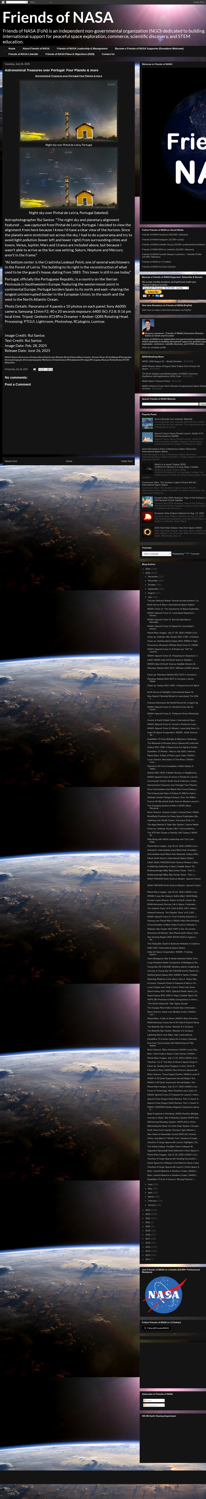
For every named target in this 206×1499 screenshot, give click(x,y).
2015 (148, 1247)
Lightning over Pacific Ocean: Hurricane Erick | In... (171, 820)
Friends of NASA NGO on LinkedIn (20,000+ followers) (168, 249)
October (152, 584)
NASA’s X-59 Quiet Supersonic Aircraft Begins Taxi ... (172, 1078)
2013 (148, 1255)
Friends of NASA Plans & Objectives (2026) (70, 54)
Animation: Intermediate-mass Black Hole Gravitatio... (172, 850)
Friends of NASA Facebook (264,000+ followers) (165, 234)
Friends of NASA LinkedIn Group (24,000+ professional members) (173, 244)
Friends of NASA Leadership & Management (82, 48)
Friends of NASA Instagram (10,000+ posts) (163, 239)
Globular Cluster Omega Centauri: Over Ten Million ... (172, 797)
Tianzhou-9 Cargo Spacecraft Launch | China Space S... (174, 1167)
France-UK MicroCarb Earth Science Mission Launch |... (174, 801)
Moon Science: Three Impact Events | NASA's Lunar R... (174, 1074)
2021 (148, 1222)
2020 (148, 1226)
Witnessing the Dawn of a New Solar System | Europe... (173, 1126)
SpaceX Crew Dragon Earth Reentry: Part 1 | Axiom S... (173, 1103)
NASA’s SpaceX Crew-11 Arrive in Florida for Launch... (173, 777)
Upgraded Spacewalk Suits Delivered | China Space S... (173, 1150)
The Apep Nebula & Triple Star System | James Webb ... (174, 824)
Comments (151, 1405)
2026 (148, 569)
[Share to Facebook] (48, 369)
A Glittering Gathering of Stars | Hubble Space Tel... (171, 866)
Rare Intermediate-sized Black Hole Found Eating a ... (173, 789)
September (153, 589)
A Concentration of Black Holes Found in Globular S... (172, 924)
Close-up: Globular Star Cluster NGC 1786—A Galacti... (173, 637)
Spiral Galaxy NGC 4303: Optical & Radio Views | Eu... (173, 991)
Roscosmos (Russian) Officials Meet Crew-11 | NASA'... (173, 645)
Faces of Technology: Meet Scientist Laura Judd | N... (172, 1090)
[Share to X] (45, 369)
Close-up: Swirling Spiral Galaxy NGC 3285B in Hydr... (173, 641)
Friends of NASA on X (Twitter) (156, 262)
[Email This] (39, 369)
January (152, 1205)
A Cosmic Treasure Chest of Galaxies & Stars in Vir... (172, 983)
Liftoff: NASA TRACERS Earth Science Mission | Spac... (173, 862)
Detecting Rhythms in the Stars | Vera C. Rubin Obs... (172, 979)
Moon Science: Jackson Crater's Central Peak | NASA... (173, 812)
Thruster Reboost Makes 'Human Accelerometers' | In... (173, 600)
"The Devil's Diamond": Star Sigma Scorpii (167, 1003)
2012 (148, 1259)
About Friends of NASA (36, 48)
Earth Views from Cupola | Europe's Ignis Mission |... (172, 1130)
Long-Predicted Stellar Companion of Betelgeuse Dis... (173, 962)
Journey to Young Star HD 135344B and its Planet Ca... (173, 971)
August (151, 593)
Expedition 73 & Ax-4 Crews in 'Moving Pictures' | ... (171, 1179)
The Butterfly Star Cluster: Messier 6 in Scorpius (170, 1026)
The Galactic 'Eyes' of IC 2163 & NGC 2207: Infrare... (172, 908)
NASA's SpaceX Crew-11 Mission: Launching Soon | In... (174, 728)
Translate (194, 554)
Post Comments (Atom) (74, 469)
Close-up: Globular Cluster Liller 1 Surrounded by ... (172, 828)
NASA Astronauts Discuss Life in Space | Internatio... (172, 904)
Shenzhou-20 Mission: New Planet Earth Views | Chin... (173, 933)
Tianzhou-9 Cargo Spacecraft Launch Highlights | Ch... (173, 1142)
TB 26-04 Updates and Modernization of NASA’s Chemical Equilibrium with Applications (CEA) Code (169, 374)
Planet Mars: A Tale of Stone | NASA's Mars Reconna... (173, 1018)
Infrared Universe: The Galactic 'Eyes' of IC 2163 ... (171, 912)
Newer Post (11, 461)
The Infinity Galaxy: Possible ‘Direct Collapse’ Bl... (170, 1146)
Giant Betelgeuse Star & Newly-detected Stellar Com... (173, 958)
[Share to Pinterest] (51, 369)
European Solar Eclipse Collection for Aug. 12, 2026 (179, 513)
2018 (148, 1234)
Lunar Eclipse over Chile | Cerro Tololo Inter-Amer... (171, 987)
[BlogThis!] (42, 369)
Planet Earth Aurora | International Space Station (170, 858)
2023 (148, 1214)
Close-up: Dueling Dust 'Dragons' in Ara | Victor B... (171, 1066)
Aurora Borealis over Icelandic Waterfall (173, 419)
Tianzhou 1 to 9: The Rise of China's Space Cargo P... (173, 1062)
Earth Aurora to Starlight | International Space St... (171, 692)
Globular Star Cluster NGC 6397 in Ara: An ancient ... (172, 929)
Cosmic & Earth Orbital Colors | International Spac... (172, 720)
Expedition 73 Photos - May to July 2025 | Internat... (172, 751)
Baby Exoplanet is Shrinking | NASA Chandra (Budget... (173, 1113)
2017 (148, 1239)
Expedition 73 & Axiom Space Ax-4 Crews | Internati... (172, 1039)
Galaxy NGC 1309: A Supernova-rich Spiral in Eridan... (173, 747)
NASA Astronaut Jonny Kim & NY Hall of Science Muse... (174, 1022)
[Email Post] (34, 369)
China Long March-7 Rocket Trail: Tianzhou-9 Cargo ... (173, 1138)
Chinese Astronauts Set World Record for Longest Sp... (173, 703)
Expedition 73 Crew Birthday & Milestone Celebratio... (172, 739)
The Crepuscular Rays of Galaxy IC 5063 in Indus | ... (172, 793)
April (150, 1192)
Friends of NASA (58, 17)
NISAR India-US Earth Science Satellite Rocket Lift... (172, 664)
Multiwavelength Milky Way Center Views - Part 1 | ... (172, 874)
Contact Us (108, 54)
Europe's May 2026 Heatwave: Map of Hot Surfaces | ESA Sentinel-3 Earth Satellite (180, 499)
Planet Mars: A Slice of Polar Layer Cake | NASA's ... (172, 755)
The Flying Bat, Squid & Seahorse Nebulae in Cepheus (173, 943)
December (153, 576)
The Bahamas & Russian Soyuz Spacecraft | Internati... (173, 743)
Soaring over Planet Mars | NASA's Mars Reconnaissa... (174, 920)
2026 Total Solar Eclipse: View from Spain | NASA (178, 528)
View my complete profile (154, 347)
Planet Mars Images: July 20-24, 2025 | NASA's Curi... (173, 846)
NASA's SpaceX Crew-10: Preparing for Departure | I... (173, 656)
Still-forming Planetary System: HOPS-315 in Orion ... (172, 1122)
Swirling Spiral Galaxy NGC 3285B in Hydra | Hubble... (173, 975)
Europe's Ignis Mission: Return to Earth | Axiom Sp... (172, 900)
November (153, 580)
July (150, 597)
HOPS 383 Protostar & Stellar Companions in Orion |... (173, 999)
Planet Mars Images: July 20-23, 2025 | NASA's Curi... (173, 892)
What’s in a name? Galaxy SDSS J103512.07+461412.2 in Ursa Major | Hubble (176, 465)
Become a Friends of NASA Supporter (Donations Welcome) (149, 48)
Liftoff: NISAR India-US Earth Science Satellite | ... (171, 660)
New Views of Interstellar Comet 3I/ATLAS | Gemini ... (172, 1134)
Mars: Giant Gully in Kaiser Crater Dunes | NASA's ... (172, 1053)
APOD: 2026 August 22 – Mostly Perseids (162, 361)
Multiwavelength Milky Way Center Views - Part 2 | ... (172, 870)
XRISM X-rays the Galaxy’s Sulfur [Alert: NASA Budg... (173, 896)
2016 (148, 1243)
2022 (148, 1218)
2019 (148, 1230)
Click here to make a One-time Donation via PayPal (166, 310)
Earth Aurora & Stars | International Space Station (171, 604)
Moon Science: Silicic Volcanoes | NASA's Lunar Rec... (173, 1049)
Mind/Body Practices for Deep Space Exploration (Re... (173, 816)
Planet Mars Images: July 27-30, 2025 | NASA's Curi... (173, 633)
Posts (149, 1400)
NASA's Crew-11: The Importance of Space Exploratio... (173, 609)
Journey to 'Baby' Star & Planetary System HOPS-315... (173, 1117)
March (151, 1196)
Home (11, 48)
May (150, 1188)
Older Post (126, 461)
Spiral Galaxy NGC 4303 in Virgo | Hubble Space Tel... (173, 995)
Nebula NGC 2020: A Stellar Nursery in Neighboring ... (173, 773)
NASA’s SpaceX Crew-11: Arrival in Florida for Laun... (172, 724)
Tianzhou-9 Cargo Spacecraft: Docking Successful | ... (173, 1158)
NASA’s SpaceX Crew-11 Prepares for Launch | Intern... (173, 1094)
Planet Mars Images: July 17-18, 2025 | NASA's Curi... (173, 1058)
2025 (148, 573)
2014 (148, 1251)
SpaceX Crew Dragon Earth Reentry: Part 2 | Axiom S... (173, 1099)
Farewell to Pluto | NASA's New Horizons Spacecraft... (173, 1070)
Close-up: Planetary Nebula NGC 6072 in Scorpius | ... (173, 674)
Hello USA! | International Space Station (166, 948)
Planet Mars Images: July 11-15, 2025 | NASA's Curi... (173, 1154)
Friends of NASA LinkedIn (23, 54)
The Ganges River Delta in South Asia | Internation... (172, 1008)
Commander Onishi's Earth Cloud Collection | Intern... (172, 781)
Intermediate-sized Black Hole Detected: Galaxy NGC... (173, 854)
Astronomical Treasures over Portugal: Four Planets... (173, 785)
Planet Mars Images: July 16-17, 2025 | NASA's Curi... (173, 1086)
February (152, 1201)
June (150, 1184)
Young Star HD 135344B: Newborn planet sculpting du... (174, 967)
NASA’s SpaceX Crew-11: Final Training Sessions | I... (172, 916)
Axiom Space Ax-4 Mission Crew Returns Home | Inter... (173, 1163)
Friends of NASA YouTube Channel (158, 267)
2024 (148, 1210)
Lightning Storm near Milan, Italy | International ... (170, 1035)
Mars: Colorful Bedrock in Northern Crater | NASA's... (172, 1171)
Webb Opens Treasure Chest (156, 381)
